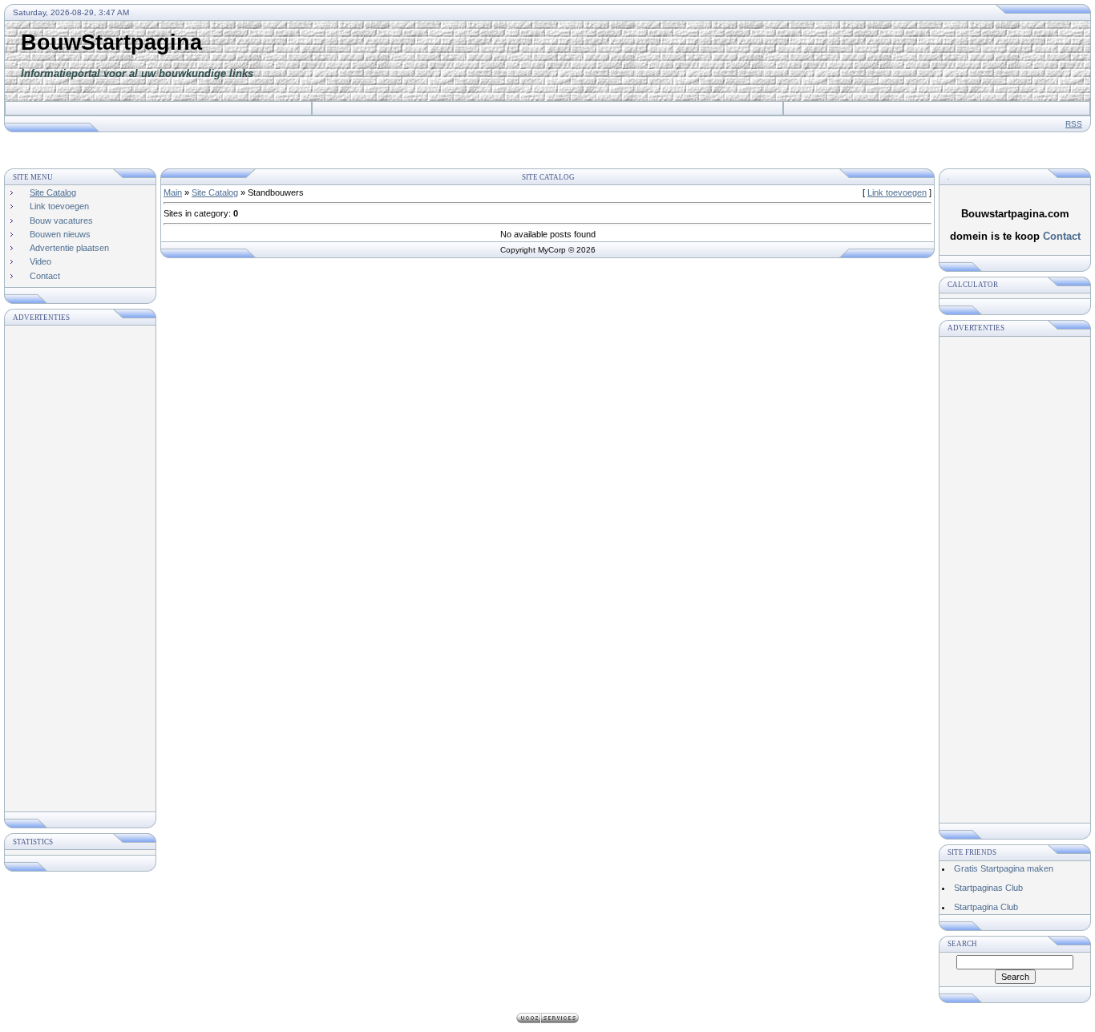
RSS (1073, 123)
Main (173, 192)
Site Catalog (215, 192)
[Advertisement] (798, 61)
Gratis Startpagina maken (1003, 868)
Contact (1062, 236)
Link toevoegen (897, 192)
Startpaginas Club (988, 887)
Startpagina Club (986, 907)
